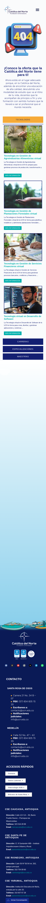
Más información (12, 175)
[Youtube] (18, 665)
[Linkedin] (36, 665)
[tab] (23, 120)
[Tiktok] (24, 665)
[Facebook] (6, 665)
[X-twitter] (30, 665)
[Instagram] (12, 665)
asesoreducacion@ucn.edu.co (24, 849)
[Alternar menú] (37, 10)
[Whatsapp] (42, 665)
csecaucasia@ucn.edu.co (22, 827)
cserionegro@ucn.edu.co (22, 873)
